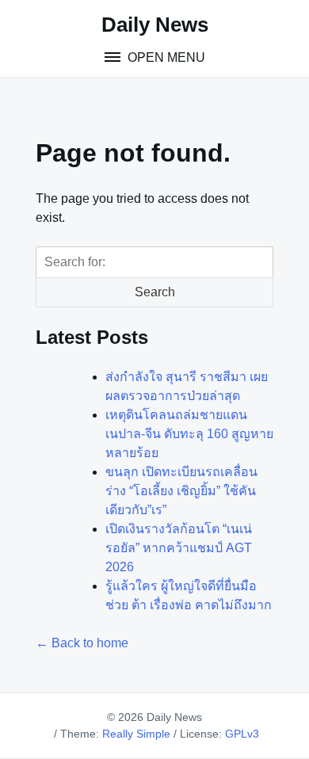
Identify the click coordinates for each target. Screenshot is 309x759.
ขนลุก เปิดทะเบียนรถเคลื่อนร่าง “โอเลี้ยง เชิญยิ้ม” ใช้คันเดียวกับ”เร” (181, 491)
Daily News (154, 24)
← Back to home (82, 643)
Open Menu (164, 57)
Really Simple (136, 733)
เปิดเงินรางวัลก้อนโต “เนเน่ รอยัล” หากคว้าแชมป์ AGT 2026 (178, 548)
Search (155, 292)
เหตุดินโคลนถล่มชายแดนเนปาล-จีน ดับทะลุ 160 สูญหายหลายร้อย (189, 434)
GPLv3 (242, 733)
